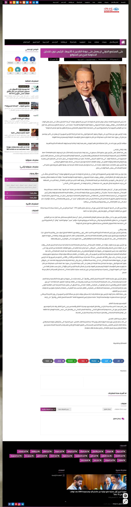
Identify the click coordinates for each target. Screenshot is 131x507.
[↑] (65, 501)
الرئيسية (123, 2)
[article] (63, 382)
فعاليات (100, 2)
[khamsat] (14, 2)
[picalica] (6, 504)
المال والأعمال (114, 2)
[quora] (20, 2)
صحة (94, 2)
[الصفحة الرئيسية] (123, 42)
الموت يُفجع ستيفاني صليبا (20, 132)
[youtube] (10, 2)
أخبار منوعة (58, 451)
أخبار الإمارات (22, 451)
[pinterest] (30, 2)
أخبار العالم (26, 42)
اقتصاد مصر (84, 460)
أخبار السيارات (109, 460)
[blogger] (24, 2)
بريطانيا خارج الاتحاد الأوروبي (20, 118)
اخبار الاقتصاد (119, 455)
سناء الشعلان (106, 455)
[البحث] (6, 2)
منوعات (106, 2)
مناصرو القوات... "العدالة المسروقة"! (17, 105)
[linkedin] (33, 2)
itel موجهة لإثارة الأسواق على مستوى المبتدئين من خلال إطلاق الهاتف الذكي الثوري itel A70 (18, 91)
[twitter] (27, 2)
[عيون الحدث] (111, 9)
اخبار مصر (96, 460)
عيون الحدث (107, 504)
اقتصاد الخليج (41, 455)
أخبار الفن (93, 455)
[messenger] (37, 2)
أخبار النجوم (36, 42)
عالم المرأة (79, 2)
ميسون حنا (28, 455)
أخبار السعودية (15, 455)
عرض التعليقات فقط (63, 409)
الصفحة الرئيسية (91, 59)
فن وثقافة (71, 2)
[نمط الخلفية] (125, 501)
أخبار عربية (55, 2)
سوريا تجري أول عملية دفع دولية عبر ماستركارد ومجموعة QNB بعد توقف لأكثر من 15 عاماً (98, 493)
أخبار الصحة (54, 455)
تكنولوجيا (87, 2)
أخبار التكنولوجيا (80, 455)
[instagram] (19, 504)
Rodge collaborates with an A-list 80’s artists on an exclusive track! (18, 148)
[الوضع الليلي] (125, 495)
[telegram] (17, 2)
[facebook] (9, 504)
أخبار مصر (63, 2)
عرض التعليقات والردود (48, 409)
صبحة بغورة (66, 455)
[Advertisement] (42, 21)
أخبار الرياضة (71, 451)
